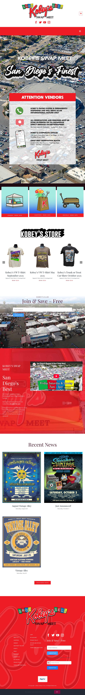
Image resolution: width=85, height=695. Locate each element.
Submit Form (18, 315)
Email (14, 306)
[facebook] (36, 22)
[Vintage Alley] (21, 541)
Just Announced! (63, 505)
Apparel (8, 278)
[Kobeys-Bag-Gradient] (42, 187)
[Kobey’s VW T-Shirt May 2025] (42, 256)
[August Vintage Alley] (21, 477)
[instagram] (49, 22)
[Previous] (3, 262)
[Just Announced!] (63, 477)
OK (57, 692)
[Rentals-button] (70, 187)
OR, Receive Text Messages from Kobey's (58, 657)
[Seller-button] (14, 187)
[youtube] (44, 22)
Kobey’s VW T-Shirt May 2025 (42, 274)
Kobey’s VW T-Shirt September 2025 (15, 274)
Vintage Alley (21, 570)
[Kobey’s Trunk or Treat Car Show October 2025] (69, 256)
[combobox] (49, 662)
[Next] (81, 262)
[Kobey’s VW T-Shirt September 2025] (15, 256)
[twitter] (40, 22)
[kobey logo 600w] (42, 604)
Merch (15, 278)
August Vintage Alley (21, 505)
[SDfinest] (42, 53)
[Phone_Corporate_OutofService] (42, 93)
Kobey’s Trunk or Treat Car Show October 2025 (69, 274)
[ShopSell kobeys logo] (42, 4)
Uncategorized (21, 278)
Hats (11, 278)
